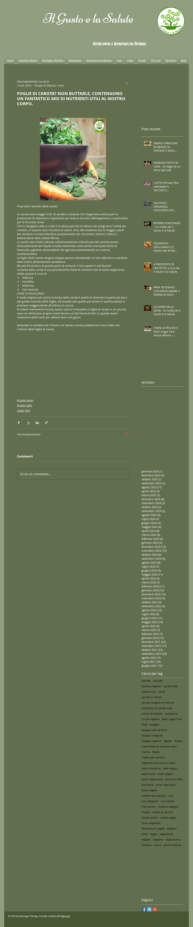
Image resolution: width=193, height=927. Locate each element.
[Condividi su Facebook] (19, 422)
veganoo (158, 839)
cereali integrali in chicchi (158, 702)
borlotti (146, 680)
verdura (147, 845)
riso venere (149, 806)
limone (178, 741)
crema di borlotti (152, 713)
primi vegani (149, 790)
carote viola (170, 686)
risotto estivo (150, 817)
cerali (161, 691)
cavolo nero (149, 691)
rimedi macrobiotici (154, 795)
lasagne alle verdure (154, 730)
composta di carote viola (157, 708)
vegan (153, 834)
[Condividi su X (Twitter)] (28, 422)
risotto (146, 812)
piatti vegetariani (152, 779)
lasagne (154, 724)
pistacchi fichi (174, 779)
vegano (146, 839)
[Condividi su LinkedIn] (37, 422)
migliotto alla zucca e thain (158, 762)
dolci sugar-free (172, 719)
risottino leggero (168, 806)
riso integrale (150, 801)
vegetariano (173, 839)
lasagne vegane (151, 741)
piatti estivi (148, 773)
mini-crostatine (151, 768)
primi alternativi (166, 784)
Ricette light (24, 405)
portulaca (148, 784)
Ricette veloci (25, 400)
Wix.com (65, 916)
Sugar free (23, 410)
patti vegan (170, 768)
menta (146, 751)
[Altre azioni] (126, 83)
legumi (167, 741)
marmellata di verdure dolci (159, 746)
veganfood (166, 834)
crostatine (171, 713)
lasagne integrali (152, 735)
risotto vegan (168, 817)
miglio (156, 751)
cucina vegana (151, 719)
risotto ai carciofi (162, 812)
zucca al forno (172, 845)
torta (145, 834)
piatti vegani (165, 773)
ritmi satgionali (151, 823)
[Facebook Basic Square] (144, 909)
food (144, 724)
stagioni (172, 828)
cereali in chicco (152, 697)
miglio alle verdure (153, 757)
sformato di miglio (153, 828)
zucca (157, 845)
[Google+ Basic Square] (155, 909)
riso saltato (168, 801)
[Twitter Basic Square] (149, 909)
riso (170, 795)
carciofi (157, 680)
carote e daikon (151, 686)
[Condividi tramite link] (46, 422)
